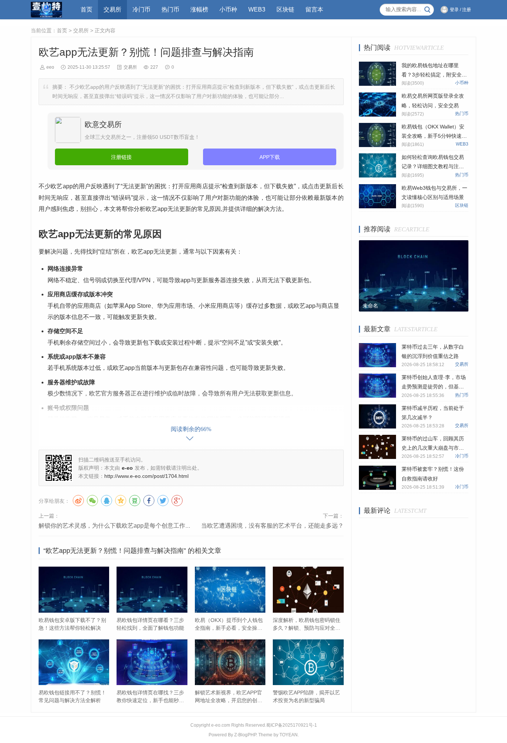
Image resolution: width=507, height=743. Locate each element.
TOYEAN (288, 734)
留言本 (314, 9)
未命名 (370, 306)
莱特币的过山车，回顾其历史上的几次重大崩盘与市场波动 (433, 448)
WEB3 (256, 9)
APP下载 (269, 157)
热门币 (170, 9)
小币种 (228, 9)
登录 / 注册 (460, 9)
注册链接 (121, 157)
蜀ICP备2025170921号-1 (291, 725)
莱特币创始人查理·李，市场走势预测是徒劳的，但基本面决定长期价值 (434, 386)
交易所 (112, 9)
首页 (86, 9)
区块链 (285, 9)
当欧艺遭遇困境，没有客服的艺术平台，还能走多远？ (272, 525)
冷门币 (141, 9)
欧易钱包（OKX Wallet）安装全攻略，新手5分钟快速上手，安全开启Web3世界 (434, 136)
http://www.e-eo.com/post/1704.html (146, 476)
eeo (50, 67)
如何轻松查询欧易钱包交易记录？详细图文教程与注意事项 (433, 166)
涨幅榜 (199, 9)
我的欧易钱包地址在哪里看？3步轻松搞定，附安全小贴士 (434, 74)
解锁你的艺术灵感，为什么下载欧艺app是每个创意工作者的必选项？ (130, 525)
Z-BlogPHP (245, 734)
